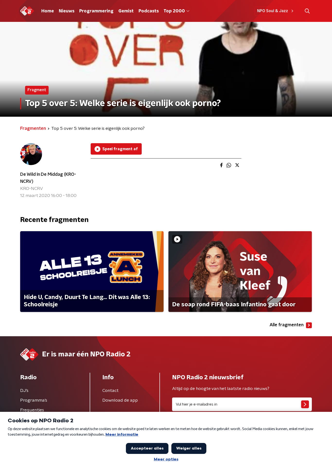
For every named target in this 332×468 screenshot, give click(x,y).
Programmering (96, 11)
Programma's (33, 400)
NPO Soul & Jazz (272, 11)
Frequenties (32, 410)
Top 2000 (174, 11)
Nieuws (66, 11)
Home (47, 11)
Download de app (120, 400)
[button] (307, 11)
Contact (110, 391)
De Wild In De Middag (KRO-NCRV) (48, 178)
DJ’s (24, 391)
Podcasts (149, 11)
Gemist (126, 11)
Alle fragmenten (287, 325)
